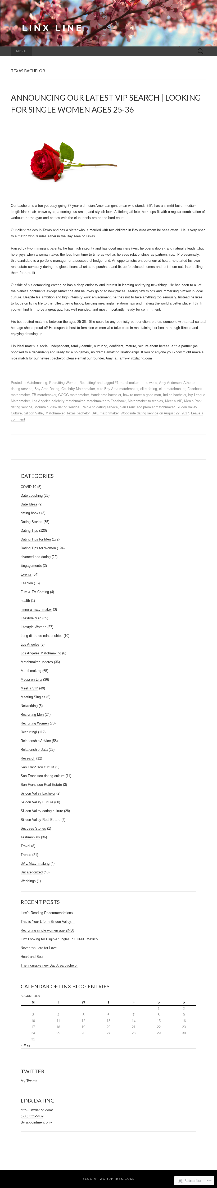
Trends (26, 855)
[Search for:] (200, 51)
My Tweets (29, 1081)
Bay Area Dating (46, 389)
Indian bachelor (174, 395)
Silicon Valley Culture (37, 802)
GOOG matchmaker (73, 395)
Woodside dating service (139, 413)
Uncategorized (32, 872)
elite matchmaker (172, 389)
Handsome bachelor (106, 395)
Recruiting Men (32, 715)
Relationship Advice (36, 741)
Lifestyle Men (31, 618)
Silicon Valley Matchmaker (44, 413)
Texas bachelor (77, 413)
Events (26, 574)
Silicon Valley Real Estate (40, 820)
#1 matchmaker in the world (136, 383)
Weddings (28, 881)
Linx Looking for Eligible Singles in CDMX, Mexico (59, 939)
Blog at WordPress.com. (108, 1178)
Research (28, 758)
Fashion (27, 583)
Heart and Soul (32, 957)
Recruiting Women (63, 383)
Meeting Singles (33, 697)
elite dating (148, 389)
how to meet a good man (142, 395)
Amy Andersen (170, 383)
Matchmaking (36, 383)
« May (25, 1045)
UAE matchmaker (105, 413)
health (25, 601)
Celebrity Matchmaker (78, 389)
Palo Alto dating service (100, 407)
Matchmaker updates (37, 662)
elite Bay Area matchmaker (117, 389)
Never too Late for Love (39, 948)
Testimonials (30, 837)
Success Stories (33, 828)
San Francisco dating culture (43, 776)
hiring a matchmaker (36, 609)
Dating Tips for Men (36, 539)
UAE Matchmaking (35, 863)
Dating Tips (29, 531)
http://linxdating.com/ (37, 1110)
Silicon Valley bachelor (38, 793)
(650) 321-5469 (32, 1116)
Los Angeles (30, 644)
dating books (30, 513)
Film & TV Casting (35, 592)
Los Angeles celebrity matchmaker (58, 401)
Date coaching (32, 495)
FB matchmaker (44, 395)
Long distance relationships (41, 636)
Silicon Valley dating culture (42, 811)
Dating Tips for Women (38, 548)
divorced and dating (36, 557)
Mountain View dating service (56, 407)
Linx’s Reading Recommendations (47, 913)
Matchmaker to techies (145, 401)
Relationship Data (34, 750)
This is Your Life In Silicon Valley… (48, 922)
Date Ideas (29, 504)
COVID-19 (28, 487)
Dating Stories (31, 522)
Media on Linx (31, 679)
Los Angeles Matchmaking (41, 653)
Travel (25, 846)
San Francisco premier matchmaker (147, 407)
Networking (29, 706)
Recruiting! (87, 383)
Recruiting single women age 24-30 (47, 930)
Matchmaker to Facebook (106, 401)
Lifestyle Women (33, 627)
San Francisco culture (37, 767)
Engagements (31, 566)
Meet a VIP (173, 401)
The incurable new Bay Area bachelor (49, 965)
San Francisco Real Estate (41, 785)
